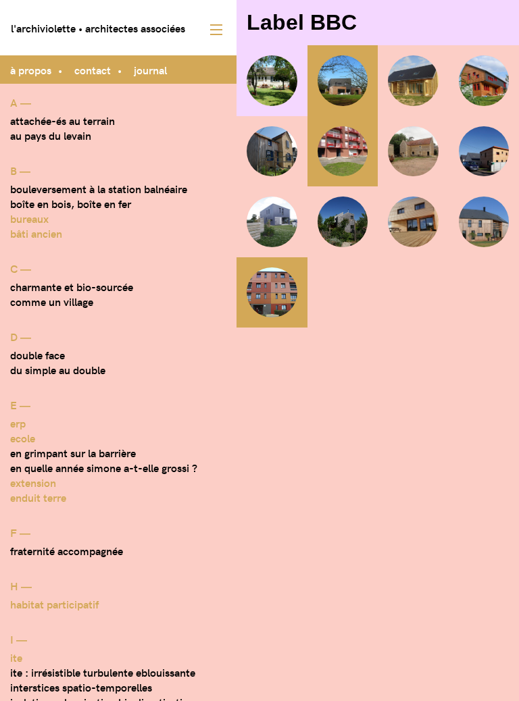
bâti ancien (36, 233)
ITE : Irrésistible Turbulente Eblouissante (102, 672)
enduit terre (38, 497)
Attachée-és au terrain (62, 120)
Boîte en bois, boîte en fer (70, 203)
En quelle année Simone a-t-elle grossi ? (103, 467)
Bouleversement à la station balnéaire (98, 188)
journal (150, 69)
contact (92, 69)
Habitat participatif (54, 603)
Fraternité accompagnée (66, 550)
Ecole (22, 437)
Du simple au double (57, 369)
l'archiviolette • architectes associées (98, 27)
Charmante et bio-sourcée (71, 286)
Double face (37, 354)
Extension (33, 482)
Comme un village (51, 301)
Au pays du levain (50, 135)
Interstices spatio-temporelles (81, 686)
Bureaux (29, 218)
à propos (30, 69)
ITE (16, 657)
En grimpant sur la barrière (73, 452)
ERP (18, 422)
